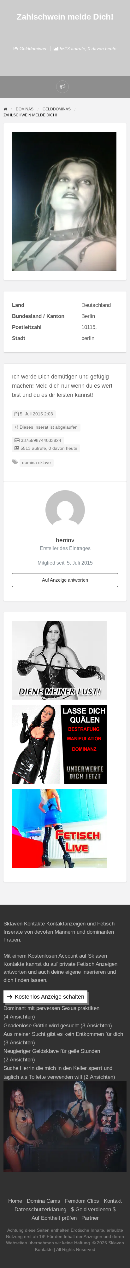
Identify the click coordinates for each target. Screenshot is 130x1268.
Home (15, 1201)
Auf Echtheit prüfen (54, 1218)
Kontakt (113, 1201)
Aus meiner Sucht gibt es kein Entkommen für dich (63, 1034)
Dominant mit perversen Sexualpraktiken (51, 1008)
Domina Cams (43, 1201)
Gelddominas (33, 48)
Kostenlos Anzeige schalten (49, 997)
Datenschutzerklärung (40, 1209)
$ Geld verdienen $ (93, 1209)
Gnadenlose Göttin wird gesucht (41, 1026)
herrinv (65, 540)
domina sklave (36, 462)
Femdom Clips (82, 1201)
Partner (90, 1218)
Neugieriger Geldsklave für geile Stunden (51, 1051)
